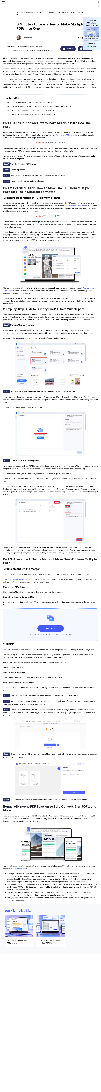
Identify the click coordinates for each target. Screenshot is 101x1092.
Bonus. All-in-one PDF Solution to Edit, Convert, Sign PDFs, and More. (31, 114)
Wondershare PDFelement (65, 135)
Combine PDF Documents (35, 12)
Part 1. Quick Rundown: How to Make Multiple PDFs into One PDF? (30, 102)
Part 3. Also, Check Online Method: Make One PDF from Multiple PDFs (31, 110)
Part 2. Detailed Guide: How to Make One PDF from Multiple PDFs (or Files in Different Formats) (40, 106)
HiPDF (5, 649)
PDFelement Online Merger (14, 579)
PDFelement (17, 868)
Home (21, 12)
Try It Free (69, 48)
